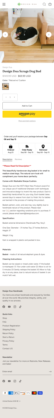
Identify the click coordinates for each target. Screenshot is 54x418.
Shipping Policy (9, 329)
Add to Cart (27, 106)
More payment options (27, 121)
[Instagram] (15, 306)
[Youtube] (9, 306)
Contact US (8, 348)
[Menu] (4, 4)
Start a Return (8, 337)
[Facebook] (4, 306)
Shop (5, 318)
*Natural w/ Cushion (6, 86)
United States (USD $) (10, 401)
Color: (14, 80)
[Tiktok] (20, 306)
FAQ (8, 211)
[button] (5, 34)
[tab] (9, 159)
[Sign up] (50, 371)
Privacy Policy (8, 341)
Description (7, 159)
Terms (5, 345)
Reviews (18, 159)
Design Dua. (7, 67)
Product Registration (11, 326)
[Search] (44, 4)
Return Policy (8, 333)
